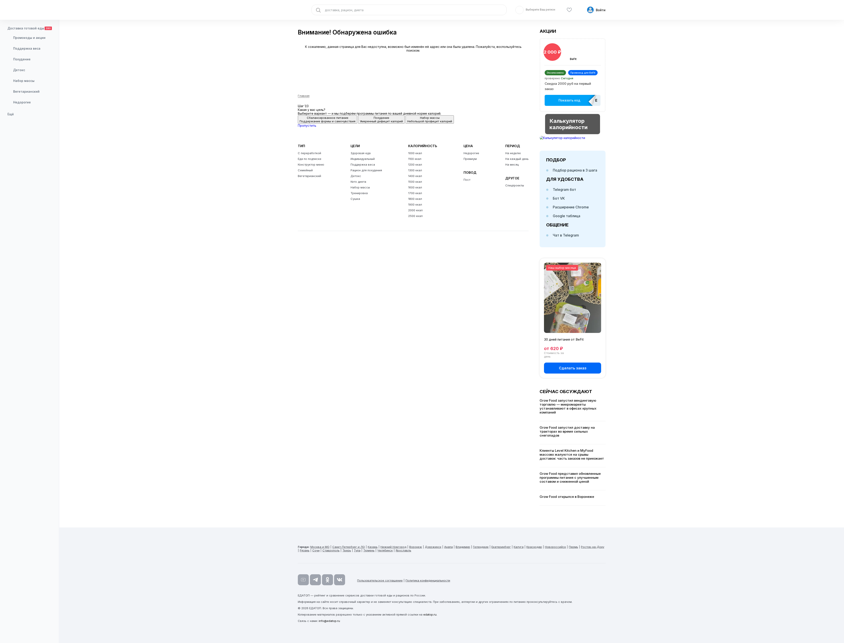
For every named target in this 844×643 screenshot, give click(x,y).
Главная (303, 96)
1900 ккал (415, 204)
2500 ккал (415, 216)
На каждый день (517, 159)
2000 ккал (415, 210)
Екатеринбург (501, 547)
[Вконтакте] (339, 579)
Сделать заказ (572, 368)
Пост (467, 179)
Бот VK (559, 198)
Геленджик (481, 547)
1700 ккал (415, 193)
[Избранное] (569, 10)
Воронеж (415, 547)
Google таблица (566, 216)
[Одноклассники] (327, 579)
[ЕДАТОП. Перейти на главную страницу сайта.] (29, 10)
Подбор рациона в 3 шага (575, 170)
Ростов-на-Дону (592, 547)
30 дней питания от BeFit (564, 339)
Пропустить (307, 125)
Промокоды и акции (29, 38)
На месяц (512, 164)
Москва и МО (319, 547)
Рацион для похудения (366, 170)
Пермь (573, 547)
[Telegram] (315, 579)
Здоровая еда (361, 153)
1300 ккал (415, 170)
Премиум (470, 159)
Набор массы (24, 81)
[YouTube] (303, 579)
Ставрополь (331, 550)
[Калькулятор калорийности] (573, 138)
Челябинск (385, 550)
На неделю (513, 153)
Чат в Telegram (566, 235)
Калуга (519, 547)
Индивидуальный (363, 159)
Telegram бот (564, 189)
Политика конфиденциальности (428, 580)
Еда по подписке (309, 159)
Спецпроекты (514, 185)
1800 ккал (415, 198)
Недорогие (22, 102)
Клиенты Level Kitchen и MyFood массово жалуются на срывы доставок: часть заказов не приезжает (572, 455)
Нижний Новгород (393, 547)
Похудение (22, 59)
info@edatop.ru (329, 621)
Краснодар (534, 547)
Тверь (346, 550)
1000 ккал (415, 153)
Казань (373, 547)
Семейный (305, 170)
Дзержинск (433, 547)
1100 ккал (414, 159)
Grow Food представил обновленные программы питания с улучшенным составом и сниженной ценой (570, 478)
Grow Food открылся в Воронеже (567, 497)
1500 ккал (415, 181)
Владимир (463, 547)
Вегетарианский (26, 91)
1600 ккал (415, 187)
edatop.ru (430, 614)
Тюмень (369, 550)
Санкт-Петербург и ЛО (348, 547)
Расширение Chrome (571, 207)
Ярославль (403, 550)
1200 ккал (415, 164)
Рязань (304, 550)
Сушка (355, 198)
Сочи (316, 550)
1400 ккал (415, 176)
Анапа (448, 547)
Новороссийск (555, 547)
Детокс (19, 70)
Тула (357, 550)
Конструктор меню (311, 164)
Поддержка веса (26, 48)
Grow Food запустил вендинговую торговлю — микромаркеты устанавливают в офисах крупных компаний (568, 406)
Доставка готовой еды (29, 28)
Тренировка (359, 193)
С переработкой (309, 153)
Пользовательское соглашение (380, 580)
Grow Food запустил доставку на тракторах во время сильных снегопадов (567, 431)
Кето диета (358, 181)
